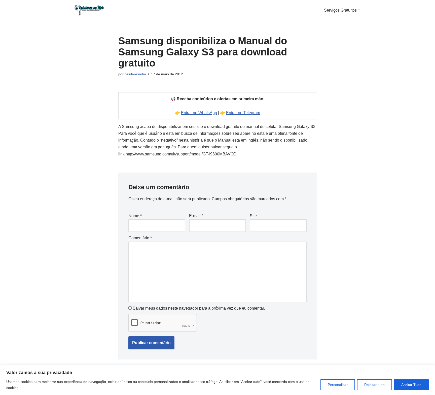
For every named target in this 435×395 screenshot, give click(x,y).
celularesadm (135, 74)
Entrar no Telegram (243, 113)
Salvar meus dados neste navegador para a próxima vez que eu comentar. (199, 308)
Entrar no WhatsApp (199, 113)
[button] (359, 10)
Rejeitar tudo (374, 385)
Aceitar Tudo (411, 385)
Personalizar (338, 385)
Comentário (140, 238)
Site (253, 216)
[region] (217, 380)
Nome (135, 216)
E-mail (196, 216)
